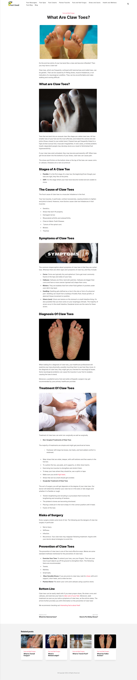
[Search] (128, 4)
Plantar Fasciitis (64, 2)
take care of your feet (71, 596)
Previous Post (48, 616)
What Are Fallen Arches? (103, 654)
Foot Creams (52, 2)
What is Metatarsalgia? (53, 654)
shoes (88, 576)
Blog (36, 5)
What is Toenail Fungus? (29, 654)
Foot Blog (29, 5)
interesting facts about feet (70, 605)
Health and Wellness (110, 2)
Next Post (89, 616)
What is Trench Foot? (80, 654)
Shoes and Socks (95, 2)
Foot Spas (42, 2)
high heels (61, 474)
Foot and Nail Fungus (79, 2)
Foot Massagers (31, 2)
